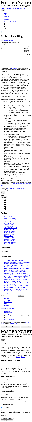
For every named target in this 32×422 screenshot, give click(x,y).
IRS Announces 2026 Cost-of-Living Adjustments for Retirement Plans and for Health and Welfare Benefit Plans (15, 289)
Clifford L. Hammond (10, 228)
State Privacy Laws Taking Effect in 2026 (16, 286)
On (4, 408)
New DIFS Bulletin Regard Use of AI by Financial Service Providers (15, 280)
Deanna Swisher (9, 240)
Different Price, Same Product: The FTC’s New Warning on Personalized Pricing (17, 262)
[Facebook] (4, 27)
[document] (16, 375)
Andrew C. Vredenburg (11, 242)
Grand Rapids (8, 302)
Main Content (14, 8)
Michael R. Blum (9, 217)
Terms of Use (13, 323)
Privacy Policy (8, 312)
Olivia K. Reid (8, 236)
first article (14, 68)
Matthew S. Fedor (9, 223)
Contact (6, 19)
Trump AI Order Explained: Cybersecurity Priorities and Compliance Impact (16, 266)
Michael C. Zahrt (9, 244)
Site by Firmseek (9, 319)
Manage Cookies (5, 326)
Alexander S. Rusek (10, 237)
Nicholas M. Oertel (9, 234)
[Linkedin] (5, 24)
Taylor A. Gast (8, 224)
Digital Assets (20, 188)
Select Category (5, 251)
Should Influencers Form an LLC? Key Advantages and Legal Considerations (15, 272)
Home (6, 13)
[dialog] (16, 324)
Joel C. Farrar (8, 221)
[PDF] (5, 200)
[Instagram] (5, 29)
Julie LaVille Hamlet (10, 226)
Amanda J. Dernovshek (11, 220)
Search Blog (4, 190)
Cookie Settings (5, 8)
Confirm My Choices (6, 420)
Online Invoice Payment (7, 308)
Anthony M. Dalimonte (10, 218)
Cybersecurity (11, 188)
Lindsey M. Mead (9, 232)
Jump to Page (4, 293)
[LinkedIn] (5, 203)
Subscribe (4, 197)
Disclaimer (7, 311)
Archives (6, 16)
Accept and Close (26, 326)
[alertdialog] (16, 375)
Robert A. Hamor (9, 229)
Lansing (6, 298)
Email (2, 195)
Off (8, 408)
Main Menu (21, 8)
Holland (6, 305)
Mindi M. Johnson (9, 231)
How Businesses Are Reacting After (16, 269)
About (6, 15)
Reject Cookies (16, 326)
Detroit (6, 303)
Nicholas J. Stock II (9, 239)
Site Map (6, 314)
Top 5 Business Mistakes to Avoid (13, 260)
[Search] (26, 8)
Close (2, 340)
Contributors (7, 18)
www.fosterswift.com (10, 21)
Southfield (7, 300)
